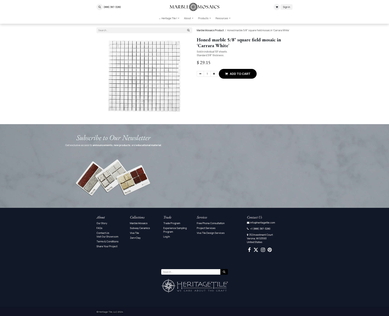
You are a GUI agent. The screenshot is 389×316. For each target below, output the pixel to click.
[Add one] (214, 74)
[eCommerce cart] (277, 7)
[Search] (188, 30)
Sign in (286, 7)
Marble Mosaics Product (210, 30)
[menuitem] (169, 19)
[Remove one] (200, 74)
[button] (99, 7)
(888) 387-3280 (112, 7)
